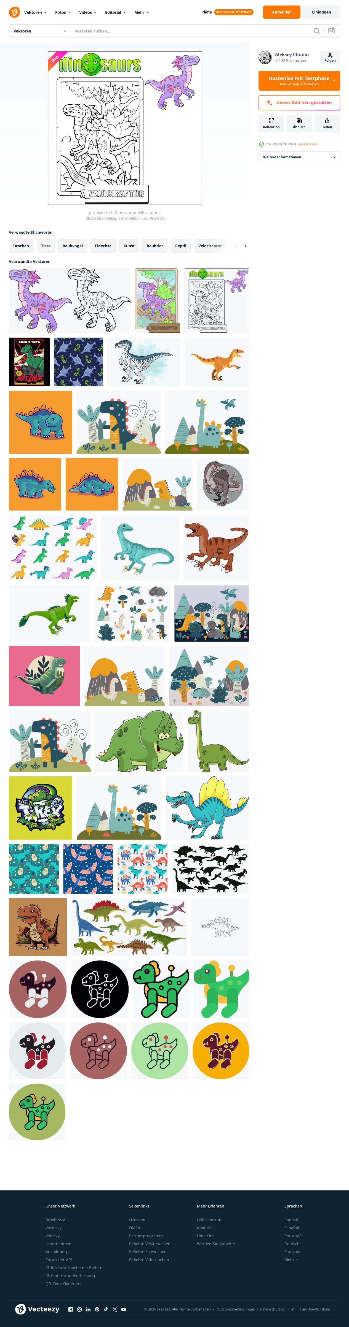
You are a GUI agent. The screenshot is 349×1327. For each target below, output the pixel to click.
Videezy (53, 1235)
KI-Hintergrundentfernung (70, 1275)
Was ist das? (308, 144)
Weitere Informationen (282, 157)
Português (293, 1235)
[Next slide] (241, 246)
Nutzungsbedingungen (236, 1309)
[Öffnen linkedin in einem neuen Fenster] (88, 1309)
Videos (85, 12)
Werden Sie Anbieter (216, 1243)
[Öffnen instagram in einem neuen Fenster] (79, 1309)
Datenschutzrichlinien (277, 1309)
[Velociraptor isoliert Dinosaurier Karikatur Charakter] (217, 362)
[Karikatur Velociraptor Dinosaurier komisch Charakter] (140, 548)
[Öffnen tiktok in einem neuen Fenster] (106, 1309)
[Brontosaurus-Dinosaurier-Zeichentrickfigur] (218, 741)
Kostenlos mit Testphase (299, 80)
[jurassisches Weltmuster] (88, 869)
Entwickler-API (59, 1259)
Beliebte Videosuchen (149, 1259)
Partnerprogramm (146, 1235)
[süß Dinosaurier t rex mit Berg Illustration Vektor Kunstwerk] (38, 927)
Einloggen (321, 12)
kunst (129, 245)
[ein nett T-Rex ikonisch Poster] (44, 676)
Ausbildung (56, 1251)
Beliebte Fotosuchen (148, 1251)
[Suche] (316, 31)
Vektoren (33, 12)
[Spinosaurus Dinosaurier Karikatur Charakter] (207, 808)
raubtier (155, 245)
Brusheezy (55, 1219)
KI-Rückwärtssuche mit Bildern (74, 1267)
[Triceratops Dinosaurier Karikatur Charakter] (139, 741)
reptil (180, 245)
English (291, 1219)
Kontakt (204, 1227)
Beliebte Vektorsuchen (149, 1243)
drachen (21, 245)
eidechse (103, 245)
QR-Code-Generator (64, 1283)
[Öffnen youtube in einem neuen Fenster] (123, 1309)
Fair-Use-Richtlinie (315, 1309)
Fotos (60, 12)
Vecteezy (54, 1227)
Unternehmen (58, 1243)
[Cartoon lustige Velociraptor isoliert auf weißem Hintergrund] (143, 362)
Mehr (139, 12)
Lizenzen (137, 1219)
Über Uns (205, 1235)
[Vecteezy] (14, 12)
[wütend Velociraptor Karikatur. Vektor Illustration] (216, 548)
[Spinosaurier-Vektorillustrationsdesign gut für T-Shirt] (223, 484)
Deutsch (292, 1243)
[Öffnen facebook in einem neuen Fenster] (70, 1309)
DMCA (134, 1227)
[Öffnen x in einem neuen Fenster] (115, 1309)
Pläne (206, 12)
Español (291, 1227)
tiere (45, 245)
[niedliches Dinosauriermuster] (142, 869)
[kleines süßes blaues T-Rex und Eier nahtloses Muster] (34, 869)
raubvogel (73, 245)
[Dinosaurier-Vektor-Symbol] (37, 989)
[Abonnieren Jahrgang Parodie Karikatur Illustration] (29, 362)
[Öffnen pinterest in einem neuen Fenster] (97, 1309)
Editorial (113, 12)
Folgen (330, 60)
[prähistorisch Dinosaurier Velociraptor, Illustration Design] (69, 300)
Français (292, 1251)
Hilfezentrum (209, 1219)
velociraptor (210, 245)
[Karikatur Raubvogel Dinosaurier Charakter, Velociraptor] (49, 613)
